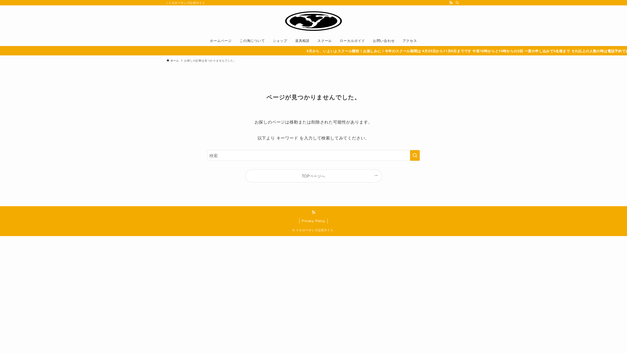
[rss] (451, 2)
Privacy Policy (313, 220)
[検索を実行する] (415, 155)
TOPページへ (313, 175)
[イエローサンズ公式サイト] (313, 21)
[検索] (457, 2)
